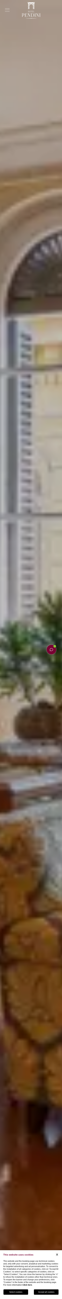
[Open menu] (7, 10)
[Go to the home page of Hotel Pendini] (30, 10)
